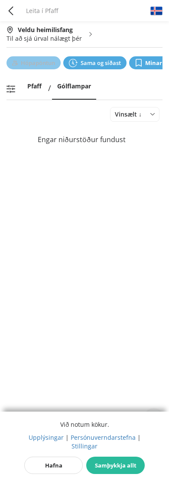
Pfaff (34, 86)
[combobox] (134, 114)
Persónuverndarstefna (103, 437)
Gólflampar (74, 86)
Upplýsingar (46, 437)
